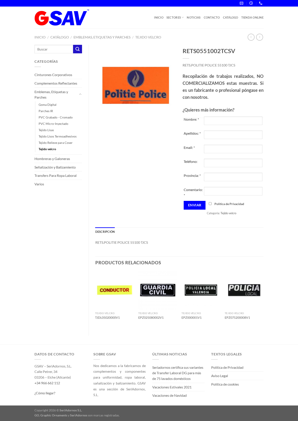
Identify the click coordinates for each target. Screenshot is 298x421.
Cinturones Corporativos (53, 75)
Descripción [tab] (105, 231)
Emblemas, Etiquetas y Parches (102, 37)
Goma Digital (48, 104)
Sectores (173, 17)
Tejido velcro (148, 37)
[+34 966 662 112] (261, 3)
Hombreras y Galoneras (52, 159)
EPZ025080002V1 (151, 317)
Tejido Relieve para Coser (56, 142)
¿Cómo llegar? (44, 393)
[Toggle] (80, 94)
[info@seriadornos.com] (242, 3)
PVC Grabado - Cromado (56, 117)
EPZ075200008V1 (237, 317)
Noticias (193, 17)
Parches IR (46, 111)
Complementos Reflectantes (55, 83)
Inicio (158, 17)
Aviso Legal (219, 376)
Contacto (212, 17)
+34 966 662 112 (47, 383)
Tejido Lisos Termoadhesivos (58, 136)
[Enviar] (77, 49)
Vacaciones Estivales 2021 (172, 387)
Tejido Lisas (46, 130)
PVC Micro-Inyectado (53, 123)
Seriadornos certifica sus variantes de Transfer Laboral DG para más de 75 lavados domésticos (177, 373)
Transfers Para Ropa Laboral (55, 175)
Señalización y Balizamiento (55, 167)
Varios (39, 184)
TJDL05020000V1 (107, 317)
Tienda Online (252, 17)
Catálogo (230, 17)
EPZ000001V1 (192, 317)
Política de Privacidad (229, 204)
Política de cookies (225, 384)
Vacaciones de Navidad (169, 395)
